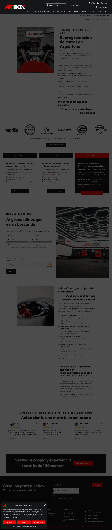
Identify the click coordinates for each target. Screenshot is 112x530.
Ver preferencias (38, 522)
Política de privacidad (23, 526)
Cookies (14, 526)
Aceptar (9, 522)
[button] (45, 505)
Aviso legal (33, 526)
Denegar (24, 522)
